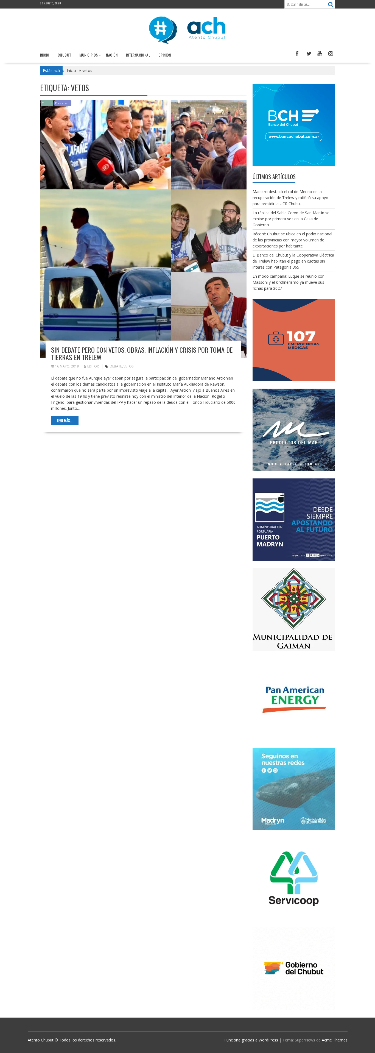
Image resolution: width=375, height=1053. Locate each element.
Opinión (164, 55)
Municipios (88, 55)
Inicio (44, 55)
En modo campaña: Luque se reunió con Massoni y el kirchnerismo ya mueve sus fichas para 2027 (288, 282)
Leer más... (64, 420)
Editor (93, 366)
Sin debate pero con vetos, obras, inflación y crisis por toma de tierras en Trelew (142, 353)
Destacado (63, 103)
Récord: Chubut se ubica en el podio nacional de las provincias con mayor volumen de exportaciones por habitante (292, 240)
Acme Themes (335, 1040)
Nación (111, 55)
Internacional (138, 55)
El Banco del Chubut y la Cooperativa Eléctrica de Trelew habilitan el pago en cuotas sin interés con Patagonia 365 (293, 261)
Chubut (64, 55)
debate (116, 366)
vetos (128, 366)
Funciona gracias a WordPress (251, 1040)
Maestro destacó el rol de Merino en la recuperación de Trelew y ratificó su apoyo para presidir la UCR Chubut (290, 197)
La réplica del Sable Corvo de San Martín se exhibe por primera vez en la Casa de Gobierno (291, 218)
